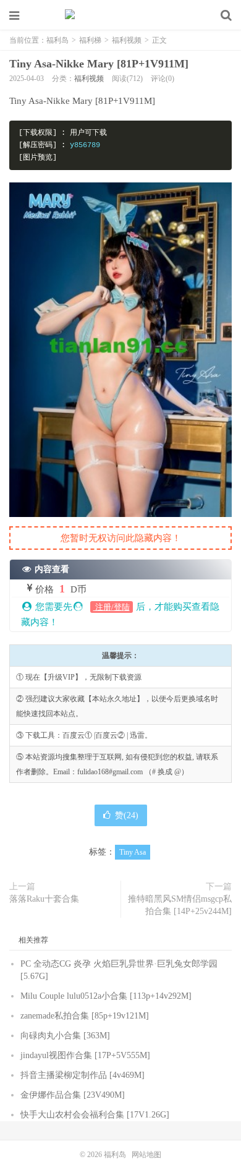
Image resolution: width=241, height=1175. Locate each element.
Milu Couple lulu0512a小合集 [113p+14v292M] (106, 996)
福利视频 (127, 40)
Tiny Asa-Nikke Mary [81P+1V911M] (98, 64)
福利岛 (120, 15)
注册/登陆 (111, 607)
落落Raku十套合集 (44, 899)
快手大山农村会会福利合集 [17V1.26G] (94, 1114)
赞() (126, 815)
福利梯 (90, 40)
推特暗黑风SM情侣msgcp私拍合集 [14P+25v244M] (180, 905)
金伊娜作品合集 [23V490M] (72, 1095)
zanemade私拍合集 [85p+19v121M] (84, 1015)
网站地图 (146, 1154)
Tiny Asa (132, 852)
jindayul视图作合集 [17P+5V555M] (85, 1055)
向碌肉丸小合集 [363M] (65, 1035)
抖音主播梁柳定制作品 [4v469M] (82, 1075)
